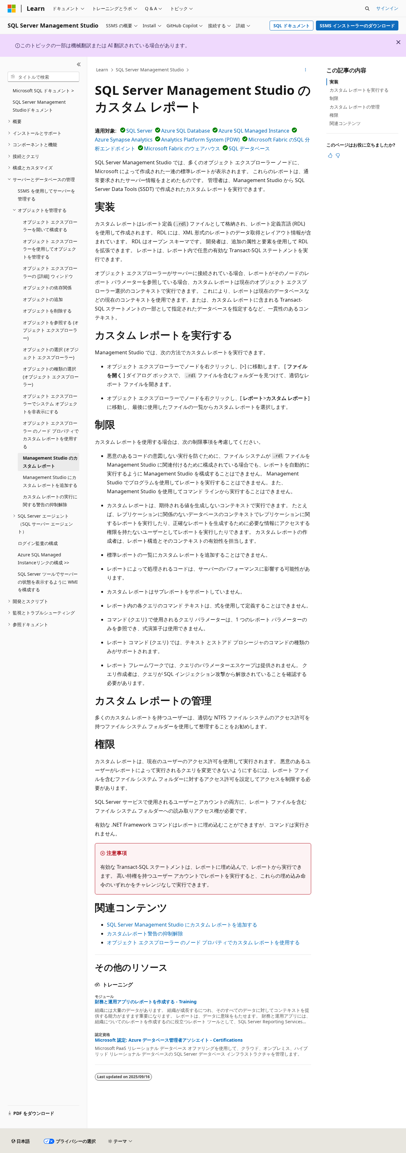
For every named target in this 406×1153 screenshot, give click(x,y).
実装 (334, 82)
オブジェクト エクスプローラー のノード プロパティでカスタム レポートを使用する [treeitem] (51, 434)
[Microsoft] (12, 8)
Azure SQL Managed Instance (254, 130)
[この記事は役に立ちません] (338, 155)
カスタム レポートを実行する (359, 90)
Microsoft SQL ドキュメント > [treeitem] (43, 91)
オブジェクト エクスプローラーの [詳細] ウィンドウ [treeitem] (50, 272)
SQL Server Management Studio (150, 70)
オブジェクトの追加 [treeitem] (43, 299)
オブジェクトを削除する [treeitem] (47, 311)
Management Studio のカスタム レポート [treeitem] (50, 462)
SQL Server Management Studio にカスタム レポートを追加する (182, 924)
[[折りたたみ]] (78, 64)
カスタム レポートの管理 (355, 107)
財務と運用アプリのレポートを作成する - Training (146, 1002)
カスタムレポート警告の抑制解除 (145, 933)
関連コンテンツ (345, 123)
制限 (334, 98)
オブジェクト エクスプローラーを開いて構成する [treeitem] (50, 226)
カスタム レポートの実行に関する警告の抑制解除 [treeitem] (50, 501)
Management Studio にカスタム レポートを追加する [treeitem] (50, 481)
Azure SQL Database (185, 130)
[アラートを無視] (398, 42)
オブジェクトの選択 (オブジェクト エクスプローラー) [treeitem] (51, 353)
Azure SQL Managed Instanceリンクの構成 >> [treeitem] (43, 559)
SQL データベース (249, 148)
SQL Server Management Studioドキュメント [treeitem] (39, 106)
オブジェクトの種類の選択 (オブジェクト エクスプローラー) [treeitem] (51, 376)
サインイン (387, 8)
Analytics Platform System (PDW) (200, 139)
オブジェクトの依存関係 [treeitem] (47, 288)
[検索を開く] (367, 8)
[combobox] (43, 77)
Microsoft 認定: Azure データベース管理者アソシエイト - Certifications (169, 1040)
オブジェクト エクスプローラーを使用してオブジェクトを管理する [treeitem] (50, 249)
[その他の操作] (305, 70)
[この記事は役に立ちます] (330, 155)
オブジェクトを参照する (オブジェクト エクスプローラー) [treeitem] (51, 330)
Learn (102, 70)
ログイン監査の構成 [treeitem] (38, 543)
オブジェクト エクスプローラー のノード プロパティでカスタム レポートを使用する (203, 942)
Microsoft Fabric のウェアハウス (182, 148)
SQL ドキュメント (291, 26)
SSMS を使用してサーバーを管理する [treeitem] (46, 195)
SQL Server (139, 130)
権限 (334, 115)
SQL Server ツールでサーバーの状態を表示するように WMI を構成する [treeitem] (48, 582)
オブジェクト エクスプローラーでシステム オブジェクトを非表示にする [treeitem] (50, 404)
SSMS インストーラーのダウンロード (357, 26)
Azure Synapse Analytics (124, 139)
